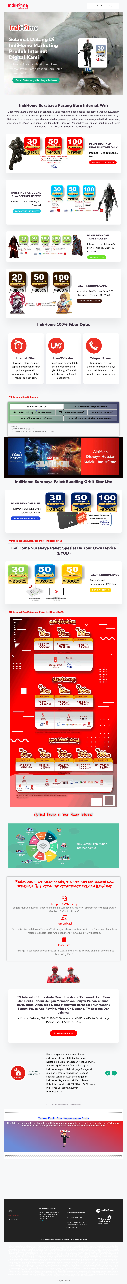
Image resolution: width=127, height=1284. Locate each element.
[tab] (37, 407)
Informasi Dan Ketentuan (24, 397)
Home (91, 6)
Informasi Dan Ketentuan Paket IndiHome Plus (36, 540)
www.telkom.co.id (13, 1215)
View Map (41, 1221)
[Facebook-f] (114, 1073)
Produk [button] (99, 6)
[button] (63, 397)
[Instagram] (107, 1073)
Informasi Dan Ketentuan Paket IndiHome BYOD (37, 612)
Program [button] (112, 6)
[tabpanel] (63, 429)
